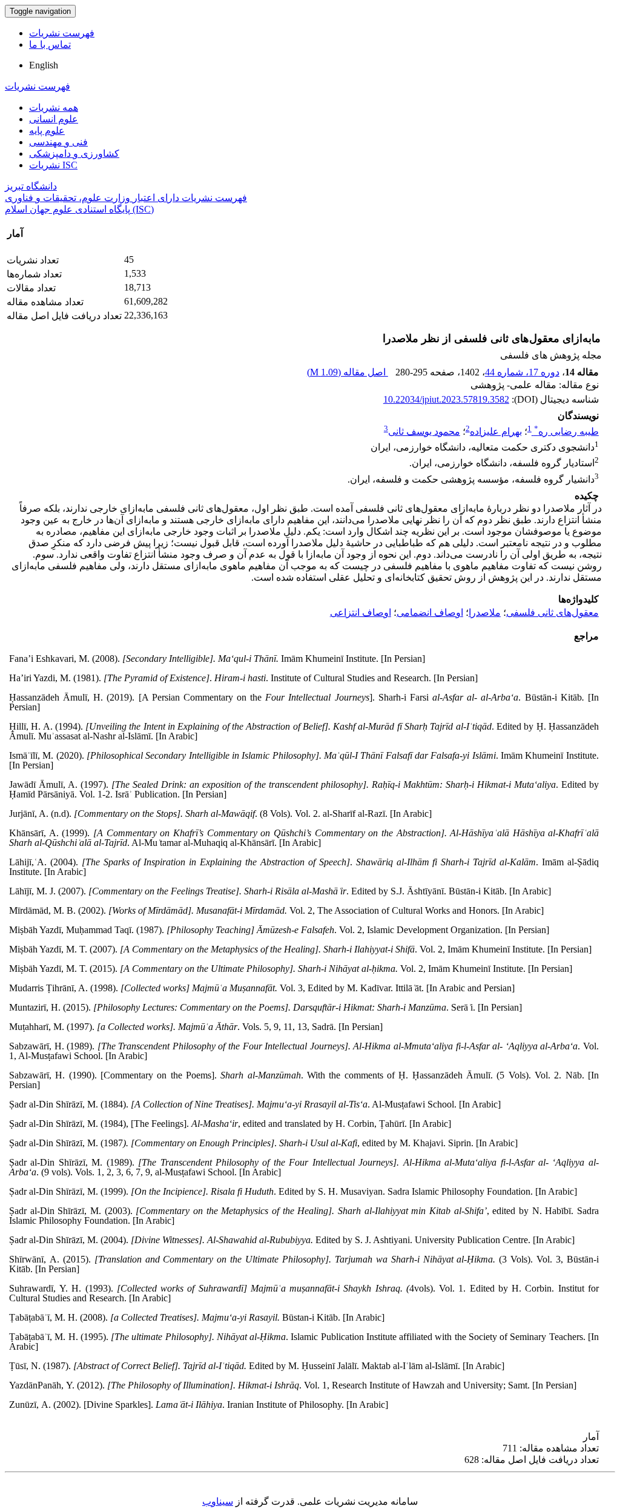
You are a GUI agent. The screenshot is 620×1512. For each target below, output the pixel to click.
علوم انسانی (53, 119)
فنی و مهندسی (58, 142)
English (43, 65)
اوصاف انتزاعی (360, 612)
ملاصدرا (485, 612)
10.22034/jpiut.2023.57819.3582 (446, 399)
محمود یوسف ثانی (424, 431)
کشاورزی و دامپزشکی (74, 153)
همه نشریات (53, 107)
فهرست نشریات (61, 33)
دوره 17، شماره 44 (522, 372)
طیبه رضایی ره (566, 431)
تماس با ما (50, 44)
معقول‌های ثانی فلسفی (552, 612)
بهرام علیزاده (496, 431)
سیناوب (217, 1501)
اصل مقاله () (347, 372)
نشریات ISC (53, 165)
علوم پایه (47, 130)
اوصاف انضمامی (430, 612)
